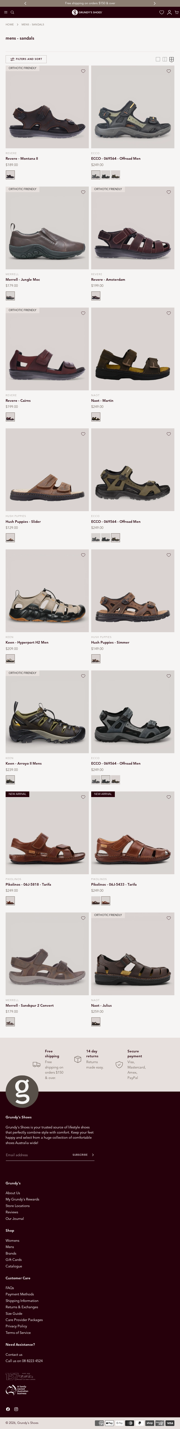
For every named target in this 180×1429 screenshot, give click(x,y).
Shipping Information (22, 1301)
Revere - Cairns (18, 401)
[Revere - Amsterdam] (132, 228)
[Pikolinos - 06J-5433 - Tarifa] (132, 832)
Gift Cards (14, 1260)
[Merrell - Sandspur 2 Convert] (47, 953)
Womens (12, 1240)
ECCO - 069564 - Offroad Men (116, 158)
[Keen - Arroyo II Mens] (47, 711)
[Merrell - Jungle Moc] (47, 228)
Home (10, 24)
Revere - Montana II (22, 158)
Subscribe (80, 1154)
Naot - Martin (102, 401)
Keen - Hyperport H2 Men (27, 642)
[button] (6, 12)
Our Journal (15, 1219)
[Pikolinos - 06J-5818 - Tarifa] (47, 832)
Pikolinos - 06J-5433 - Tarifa (114, 884)
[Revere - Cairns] (47, 349)
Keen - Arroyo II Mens (24, 763)
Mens (10, 1247)
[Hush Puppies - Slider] (47, 469)
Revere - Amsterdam (108, 279)
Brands (11, 1253)
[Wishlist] (162, 12)
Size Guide (14, 1313)
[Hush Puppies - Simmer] (132, 590)
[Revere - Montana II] (47, 107)
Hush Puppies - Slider (23, 522)
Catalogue (14, 1266)
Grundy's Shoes (27, 1423)
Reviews (12, 1212)
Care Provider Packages (24, 1320)
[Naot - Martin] (132, 349)
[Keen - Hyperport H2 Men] (47, 590)
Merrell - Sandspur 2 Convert (30, 1005)
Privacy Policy (16, 1326)
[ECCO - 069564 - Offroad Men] (132, 107)
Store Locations (18, 1206)
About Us (13, 1193)
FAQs (10, 1288)
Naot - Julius (101, 1005)
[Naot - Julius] (132, 953)
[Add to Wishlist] (83, 71)
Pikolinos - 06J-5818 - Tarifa (28, 884)
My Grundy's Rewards (22, 1199)
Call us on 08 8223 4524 (24, 1361)
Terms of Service (18, 1333)
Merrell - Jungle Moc (23, 279)
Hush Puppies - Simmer (110, 642)
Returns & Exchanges (22, 1307)
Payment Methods (20, 1294)
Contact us (14, 1355)
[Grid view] (158, 59)
